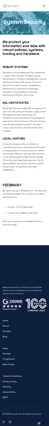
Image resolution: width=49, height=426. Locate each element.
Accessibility (9, 392)
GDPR (5, 397)
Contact (7, 331)
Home (5, 320)
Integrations (9, 359)
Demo (5, 348)
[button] (43, 6)
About (6, 326)
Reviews (7, 353)
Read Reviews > (10, 309)
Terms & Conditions (12, 376)
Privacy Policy (9, 381)
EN (43, 423)
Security (7, 386)
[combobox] (41, 423)
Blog (5, 336)
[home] (10, 6)
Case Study (8, 364)
